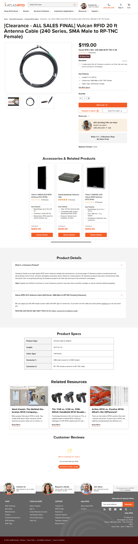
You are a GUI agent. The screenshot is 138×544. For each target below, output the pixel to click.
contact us (105, 304)
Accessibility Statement (44, 540)
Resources (82, 11)
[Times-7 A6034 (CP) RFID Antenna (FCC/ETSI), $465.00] (42, 178)
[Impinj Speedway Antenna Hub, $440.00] (69, 178)
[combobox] (47, 4)
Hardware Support (61, 521)
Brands (26, 11)
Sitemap (22, 540)
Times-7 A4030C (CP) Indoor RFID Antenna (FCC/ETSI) (94, 197)
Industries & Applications (63, 11)
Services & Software (41, 11)
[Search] (74, 4)
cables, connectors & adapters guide (64, 311)
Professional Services (12, 518)
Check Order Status (36, 518)
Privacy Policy (31, 540)
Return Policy (59, 523)
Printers (8, 515)
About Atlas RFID (87, 506)
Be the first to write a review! (69, 467)
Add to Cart (100, 105)
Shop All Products (11, 11)
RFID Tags (8, 523)
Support (95, 11)
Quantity (82, 94)
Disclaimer (103, 61)
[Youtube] (121, 509)
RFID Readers (10, 521)
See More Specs (84, 87)
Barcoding (8, 509)
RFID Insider (59, 509)
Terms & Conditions (59, 540)
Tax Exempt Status (36, 515)
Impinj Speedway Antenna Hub (68, 195)
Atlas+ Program (35, 506)
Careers (83, 509)
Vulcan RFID (84, 50)
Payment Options (61, 515)
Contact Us (59, 506)
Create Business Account (38, 512)
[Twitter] (126, 509)
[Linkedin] (110, 509)
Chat (109, 128)
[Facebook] (115, 509)
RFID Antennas (10, 506)
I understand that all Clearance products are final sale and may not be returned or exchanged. (104, 65)
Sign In (32, 509)
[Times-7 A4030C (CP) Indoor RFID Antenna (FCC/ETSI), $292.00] (96, 178)
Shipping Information (62, 518)
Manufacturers (10, 512)
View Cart (33, 521)
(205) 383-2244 (99, 128)
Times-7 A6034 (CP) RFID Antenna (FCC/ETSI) (41, 195)
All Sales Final (84, 56)
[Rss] (105, 509)
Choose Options (42, 235)
